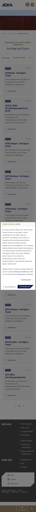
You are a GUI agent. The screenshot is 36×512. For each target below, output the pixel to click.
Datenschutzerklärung (21, 272)
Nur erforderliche (10, 287)
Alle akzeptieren (24, 287)
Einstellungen (26, 280)
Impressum (21, 274)
